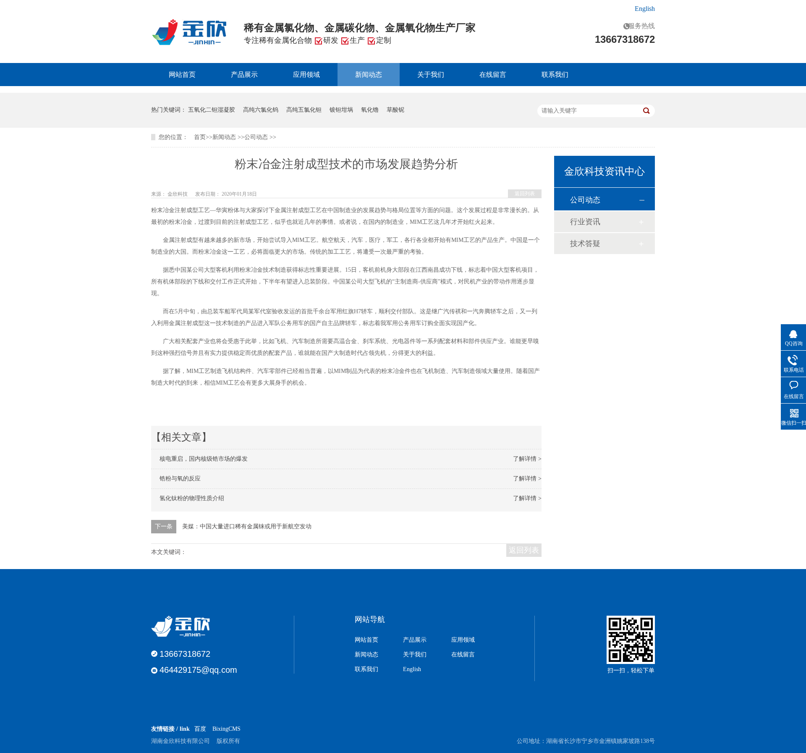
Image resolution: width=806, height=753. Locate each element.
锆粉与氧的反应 (184, 478)
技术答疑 (585, 243)
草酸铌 (395, 110)
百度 (200, 729)
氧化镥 (370, 110)
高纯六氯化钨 (260, 110)
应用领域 (306, 74)
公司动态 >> (260, 137)
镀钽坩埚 (341, 110)
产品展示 (244, 74)
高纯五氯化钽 (304, 110)
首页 (200, 137)
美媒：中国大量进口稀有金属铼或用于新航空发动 (246, 526)
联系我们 (555, 74)
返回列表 (525, 194)
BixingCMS (226, 729)
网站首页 (182, 74)
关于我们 (430, 74)
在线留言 (492, 74)
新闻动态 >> (228, 137)
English (645, 8)
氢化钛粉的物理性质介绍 (196, 498)
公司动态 (585, 200)
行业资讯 (585, 222)
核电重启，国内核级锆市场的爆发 (208, 459)
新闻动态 (368, 74)
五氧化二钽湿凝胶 (211, 110)
